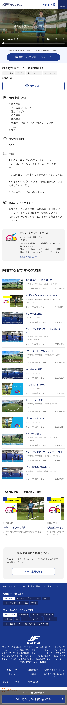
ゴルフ (46, 598)
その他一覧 (43, 624)
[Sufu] (12, 4)
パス (29, 73)
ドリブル (20, 73)
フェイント (37, 619)
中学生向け (36, 614)
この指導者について (28, 257)
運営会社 (12, 674)
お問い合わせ (33, 682)
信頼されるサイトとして (54, 670)
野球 (29, 598)
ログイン (47, 4)
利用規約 (33, 674)
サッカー (20, 598)
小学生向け (23, 614)
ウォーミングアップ (27, 624)
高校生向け (48, 614)
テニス (34, 603)
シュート (37, 73)
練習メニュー (10, 614)
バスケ (37, 598)
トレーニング (10, 603)
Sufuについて (33, 670)
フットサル (8, 73)
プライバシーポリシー (12, 682)
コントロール (49, 73)
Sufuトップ (7, 586)
